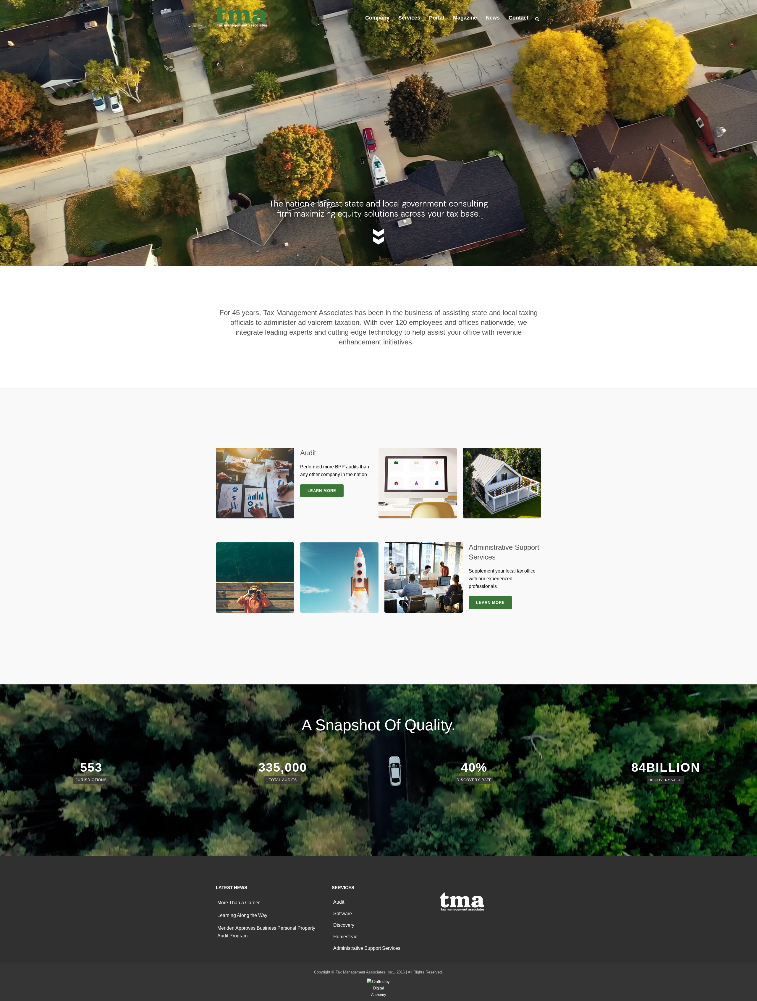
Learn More (322, 491)
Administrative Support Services (366, 948)
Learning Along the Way (242, 915)
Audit (338, 902)
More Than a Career (238, 902)
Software (342, 913)
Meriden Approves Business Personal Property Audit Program (266, 932)
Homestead (345, 936)
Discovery (343, 925)
